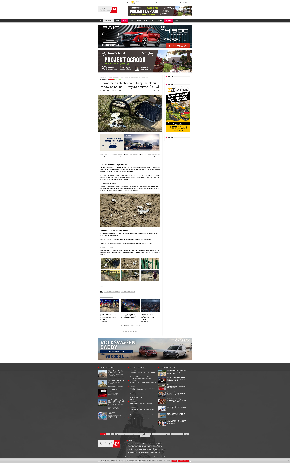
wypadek (168, 434)
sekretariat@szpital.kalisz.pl (114, 408)
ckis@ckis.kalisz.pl (112, 395)
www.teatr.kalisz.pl (121, 377)
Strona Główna (128, 456)
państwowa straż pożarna (158, 434)
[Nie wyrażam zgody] (288, 460)
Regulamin (149, 456)
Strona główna (103, 77)
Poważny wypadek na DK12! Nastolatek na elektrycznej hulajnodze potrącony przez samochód (108, 316)
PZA (104, 90)
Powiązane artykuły (106, 296)
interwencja (113, 291)
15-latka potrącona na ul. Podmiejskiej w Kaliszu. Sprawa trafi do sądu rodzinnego (130, 315)
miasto (122, 291)
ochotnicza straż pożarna (177, 434)
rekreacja (132, 291)
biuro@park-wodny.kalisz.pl (114, 417)
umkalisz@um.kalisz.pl (113, 386)
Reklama (156, 456)
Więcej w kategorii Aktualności (122, 296)
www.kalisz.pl (121, 386)
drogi (143, 434)
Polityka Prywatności (139, 456)
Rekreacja (118, 79)
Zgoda (174, 460)
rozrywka (186, 434)
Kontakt (163, 456)
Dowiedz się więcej (184, 460)
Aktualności (110, 77)
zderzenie (129, 434)
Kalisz (111, 79)
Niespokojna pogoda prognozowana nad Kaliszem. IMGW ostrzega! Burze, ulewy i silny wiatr (149, 316)
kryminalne (142, 435)
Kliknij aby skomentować (130, 331)
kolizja (116, 434)
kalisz (118, 291)
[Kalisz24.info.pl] (107, 6)
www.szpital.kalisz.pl (112, 409)
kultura (138, 434)
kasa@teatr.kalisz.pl (112, 377)
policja (127, 291)
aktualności (106, 291)
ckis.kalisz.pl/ (119, 395)
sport (134, 434)
